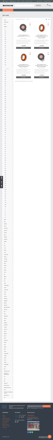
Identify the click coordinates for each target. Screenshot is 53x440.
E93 (5, 117)
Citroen (5, 232)
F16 (5, 143)
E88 (5, 107)
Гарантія (23, 1)
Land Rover (6, 289)
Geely (5, 250)
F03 (5, 124)
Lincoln (5, 296)
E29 (5, 43)
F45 (5, 179)
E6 (5, 66)
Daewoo (5, 236)
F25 (5, 155)
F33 (5, 166)
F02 (5, 121)
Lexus (5, 291)
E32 (5, 49)
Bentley (5, 26)
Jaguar (5, 276)
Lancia (5, 287)
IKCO (5, 263)
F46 (5, 181)
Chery (5, 226)
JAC (4, 274)
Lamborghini (6, 285)
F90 (5, 198)
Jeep (5, 278)
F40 (5, 174)
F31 (5, 162)
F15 (5, 140)
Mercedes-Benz (7, 307)
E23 (5, 37)
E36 (5, 54)
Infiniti (5, 265)
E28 (5, 41)
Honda (5, 256)
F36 (5, 170)
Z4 (5, 215)
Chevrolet (6, 228)
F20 (5, 147)
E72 (5, 90)
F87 (5, 196)
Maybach (5, 300)
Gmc (5, 252)
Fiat (4, 245)
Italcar (5, 269)
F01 (5, 119)
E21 (5, 35)
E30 (5, 45)
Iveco (5, 272)
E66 (5, 81)
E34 (5, 52)
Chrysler (5, 230)
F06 (5, 128)
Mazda (5, 302)
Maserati (5, 298)
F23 (5, 153)
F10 (5, 132)
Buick (5, 219)
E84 (5, 98)
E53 (5, 64)
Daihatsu (5, 239)
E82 (5, 94)
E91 (5, 113)
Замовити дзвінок (38, 6)
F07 (5, 130)
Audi (5, 24)
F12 (5, 136)
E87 (5, 104)
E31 (5, 47)
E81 (5, 92)
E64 (5, 77)
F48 (5, 183)
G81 (5, 206)
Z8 (5, 217)
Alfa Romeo (6, 22)
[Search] (33, 6)
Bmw (5, 28)
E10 (5, 30)
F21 (5, 149)
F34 (5, 168)
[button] (1, 186)
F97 (5, 200)
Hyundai (5, 261)
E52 (5, 62)
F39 (5, 172)
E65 (5, 79)
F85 (5, 191)
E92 (5, 115)
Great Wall (6, 254)
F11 (5, 134)
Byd (4, 221)
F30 (5, 160)
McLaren (5, 305)
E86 (5, 102)
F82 (5, 187)
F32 (5, 164)
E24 (5, 39)
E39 (5, 58)
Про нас (19, 1)
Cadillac (5, 223)
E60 (5, 71)
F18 (5, 145)
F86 (5, 193)
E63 (5, 75)
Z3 (5, 213)
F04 (5, 126)
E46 (5, 60)
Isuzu (5, 267)
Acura (5, 19)
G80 (5, 204)
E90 (5, 111)
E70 (5, 85)
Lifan (5, 294)
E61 (5, 73)
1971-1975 (7, 68)
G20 (5, 202)
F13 (5, 138)
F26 (5, 157)
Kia (4, 280)
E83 (5, 96)
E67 (5, 83)
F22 (5, 151)
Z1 (5, 210)
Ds (4, 243)
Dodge (5, 241)
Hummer (5, 258)
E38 (5, 56)
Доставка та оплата (29, 1)
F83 (5, 189)
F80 (5, 185)
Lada (5, 283)
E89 (5, 109)
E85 (5, 100)
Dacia (5, 234)
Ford (5, 248)
